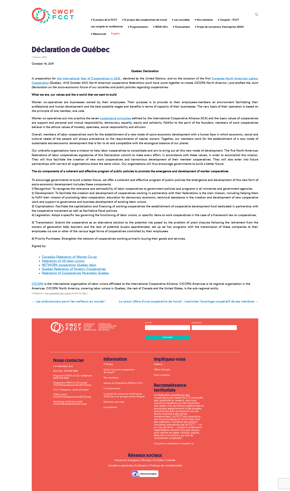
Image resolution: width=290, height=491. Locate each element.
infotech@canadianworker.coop (70, 404)
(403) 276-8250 (80, 390)
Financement (182, 27)
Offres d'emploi (162, 370)
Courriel (148, 323)
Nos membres (205, 20)
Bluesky (146, 460)
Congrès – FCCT (229, 20)
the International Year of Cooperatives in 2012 (89, 78)
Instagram (134, 460)
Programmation (139, 27)
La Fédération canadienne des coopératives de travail (53, 15)
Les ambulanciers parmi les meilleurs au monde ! (69, 301)
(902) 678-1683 (61, 378)
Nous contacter (162, 375)
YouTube (158, 460)
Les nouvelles (182, 20)
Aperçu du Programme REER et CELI (123, 383)
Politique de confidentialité (166, 465)
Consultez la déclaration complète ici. (174, 443)
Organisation (197, 322)
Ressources (99, 34)
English (115, 33)
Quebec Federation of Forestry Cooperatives (74, 269)
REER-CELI (161, 27)
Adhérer (158, 364)
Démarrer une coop (114, 402)
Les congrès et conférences (107, 26)
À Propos (108, 364)
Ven (84, 293)
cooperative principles (115, 118)
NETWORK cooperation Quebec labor (69, 265)
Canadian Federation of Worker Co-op (69, 257)
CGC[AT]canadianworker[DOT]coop (72, 385)
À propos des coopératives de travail (145, 20)
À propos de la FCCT (105, 20)
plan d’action (193, 430)
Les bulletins (110, 407)
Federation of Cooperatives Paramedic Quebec (75, 273)
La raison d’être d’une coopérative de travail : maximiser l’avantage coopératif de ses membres (188, 301)
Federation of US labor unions (63, 261)
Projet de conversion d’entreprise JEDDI (220, 27)
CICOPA (37, 283)
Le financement (112, 388)
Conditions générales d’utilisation (128, 465)
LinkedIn (170, 460)
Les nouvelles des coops (58, 293)
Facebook (120, 460)
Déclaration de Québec (71, 50)
